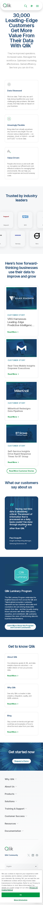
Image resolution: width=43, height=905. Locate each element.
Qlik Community (11, 855)
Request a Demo (21, 761)
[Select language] (31, 6)
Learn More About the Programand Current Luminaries (20, 627)
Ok (21, 895)
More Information (20, 900)
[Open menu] (37, 6)
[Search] (25, 6)
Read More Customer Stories (21, 471)
